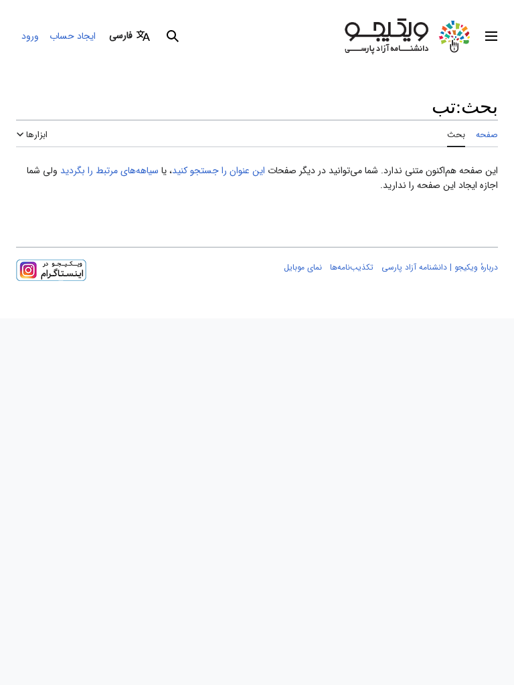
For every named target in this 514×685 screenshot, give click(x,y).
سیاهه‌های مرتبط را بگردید (109, 170)
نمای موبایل (303, 267)
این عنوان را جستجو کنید (218, 170)
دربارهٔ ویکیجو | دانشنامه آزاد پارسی (439, 267)
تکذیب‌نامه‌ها (351, 267)
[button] (491, 36)
